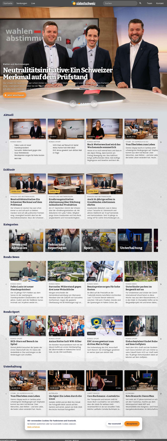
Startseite (7, 3)
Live (33, 3)
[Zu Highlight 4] (85, 103)
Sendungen (22, 3)
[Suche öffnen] (140, 3)
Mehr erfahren (33, 427)
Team (149, 3)
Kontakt (160, 3)
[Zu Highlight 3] (83, 103)
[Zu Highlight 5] (88, 103)
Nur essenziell (114, 424)
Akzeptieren (132, 424)
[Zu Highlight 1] (79, 103)
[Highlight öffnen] (83, 59)
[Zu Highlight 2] (81, 103)
